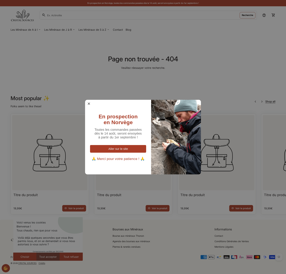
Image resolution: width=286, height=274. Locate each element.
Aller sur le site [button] (118, 149)
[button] (89, 103)
